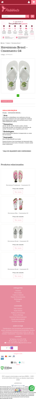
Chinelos (8, 43)
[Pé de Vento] (18, 9)
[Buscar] (27, 16)
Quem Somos (18, 311)
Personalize (18, 293)
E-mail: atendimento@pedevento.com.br (18, 343)
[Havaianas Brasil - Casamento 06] (18, 238)
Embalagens (18, 299)
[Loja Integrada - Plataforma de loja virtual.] (18, 385)
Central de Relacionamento (18, 317)
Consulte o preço (7, 101)
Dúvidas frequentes (18, 321)
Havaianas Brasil (16, 43)
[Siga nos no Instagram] (12, 348)
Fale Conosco (18, 308)
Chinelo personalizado (18, 319)
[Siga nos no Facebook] (7, 348)
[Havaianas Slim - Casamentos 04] (18, 210)
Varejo (18, 301)
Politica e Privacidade (18, 313)
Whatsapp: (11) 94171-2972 (18, 341)
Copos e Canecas (18, 295)
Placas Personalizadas (18, 297)
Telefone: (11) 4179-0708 (18, 339)
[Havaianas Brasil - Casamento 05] (18, 266)
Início (3, 43)
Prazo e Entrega (18, 315)
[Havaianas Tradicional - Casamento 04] (18, 182)
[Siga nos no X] (9, 348)
